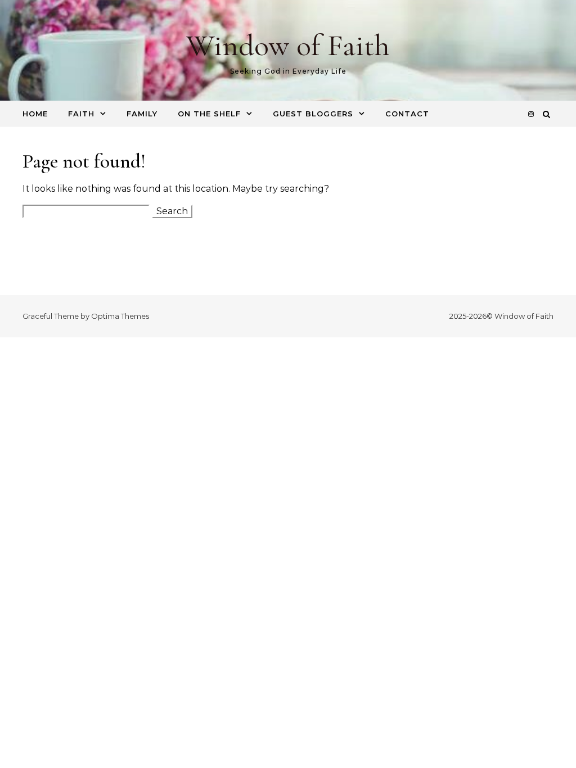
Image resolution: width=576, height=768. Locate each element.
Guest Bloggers (313, 113)
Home (35, 113)
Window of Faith (288, 45)
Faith (81, 113)
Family (142, 113)
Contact (407, 113)
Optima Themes (120, 315)
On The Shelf (209, 113)
